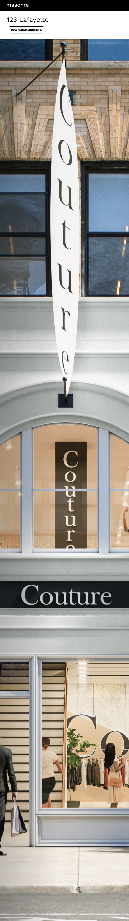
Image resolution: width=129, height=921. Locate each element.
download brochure (26, 29)
